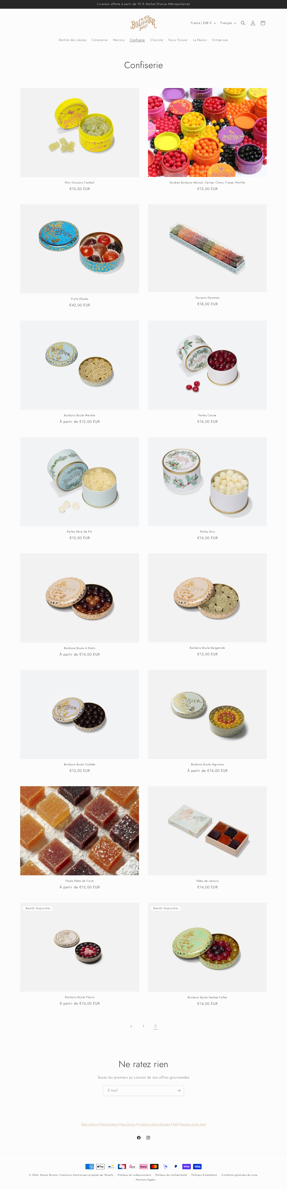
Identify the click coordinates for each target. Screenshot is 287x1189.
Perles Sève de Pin (79, 532)
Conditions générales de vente (240, 1175)
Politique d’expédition (204, 1175)
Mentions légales (145, 1179)
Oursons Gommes (207, 298)
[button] (243, 23)
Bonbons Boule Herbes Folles (207, 997)
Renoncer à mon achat (193, 1124)
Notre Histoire (89, 1124)
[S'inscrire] (179, 1090)
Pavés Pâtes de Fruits (79, 881)
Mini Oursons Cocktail (79, 183)
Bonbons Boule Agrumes (207, 764)
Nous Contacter (109, 1124)
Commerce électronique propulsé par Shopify (86, 1175)
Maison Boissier (49, 1175)
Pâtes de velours (207, 881)
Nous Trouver (128, 1124)
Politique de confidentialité (171, 1175)
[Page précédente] (131, 1026)
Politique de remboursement (134, 1175)
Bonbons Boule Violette (79, 764)
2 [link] (155, 1026)
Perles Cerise (207, 415)
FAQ (175, 1124)
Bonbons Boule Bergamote (207, 648)
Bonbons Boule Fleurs (79, 997)
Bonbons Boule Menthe (79, 415)
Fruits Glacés (79, 299)
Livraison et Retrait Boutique (154, 1124)
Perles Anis (207, 532)
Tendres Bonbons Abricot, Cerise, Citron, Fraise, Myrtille (207, 183)
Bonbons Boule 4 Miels (79, 648)
